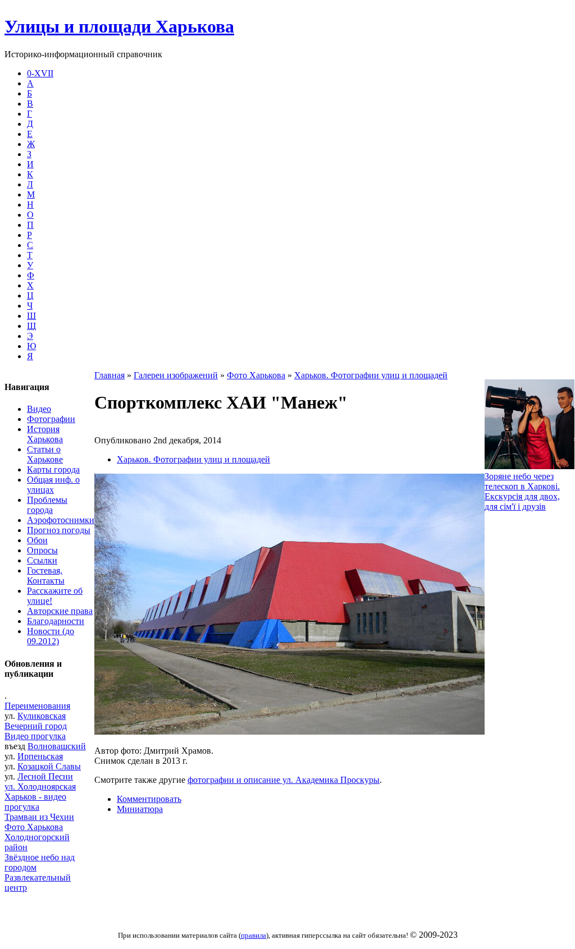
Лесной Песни (45, 776)
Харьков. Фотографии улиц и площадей (371, 375)
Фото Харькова (33, 827)
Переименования (37, 705)
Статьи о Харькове (45, 454)
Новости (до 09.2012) (50, 636)
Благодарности (55, 621)
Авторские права (60, 611)
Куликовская (41, 716)
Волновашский (57, 746)
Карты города (53, 469)
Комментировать (149, 799)
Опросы (42, 550)
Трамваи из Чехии (39, 817)
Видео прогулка (35, 736)
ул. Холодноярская (40, 786)
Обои (37, 540)
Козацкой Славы (49, 766)
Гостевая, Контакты (46, 575)
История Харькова (45, 434)
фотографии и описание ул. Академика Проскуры (284, 780)
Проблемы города (47, 505)
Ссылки (42, 560)
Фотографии (51, 419)
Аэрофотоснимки (60, 520)
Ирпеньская (40, 756)
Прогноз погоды (58, 530)
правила (253, 935)
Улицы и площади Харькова (119, 26)
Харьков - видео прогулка (35, 802)
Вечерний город (35, 726)
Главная (109, 375)
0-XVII (40, 73)
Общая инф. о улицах (53, 484)
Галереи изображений (176, 375)
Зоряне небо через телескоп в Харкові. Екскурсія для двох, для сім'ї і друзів (522, 491)
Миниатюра (140, 809)
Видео (39, 409)
